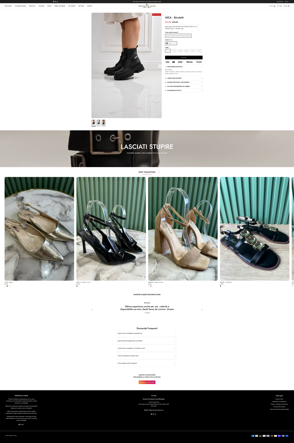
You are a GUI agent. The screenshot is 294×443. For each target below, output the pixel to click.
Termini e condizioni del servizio (279, 404)
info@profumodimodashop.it (155, 410)
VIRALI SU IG (32, 6)
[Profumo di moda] (147, 6)
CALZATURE (41, 6)
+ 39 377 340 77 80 (154, 402)
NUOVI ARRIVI (8, 6)
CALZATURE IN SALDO (20, 6)
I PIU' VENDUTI (71, 6)
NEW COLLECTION (147, 172)
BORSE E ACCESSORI (60, 6)
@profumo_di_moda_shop (147, 382)
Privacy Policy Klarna (279, 406)
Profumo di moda (12, 435)
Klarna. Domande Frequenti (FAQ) (279, 409)
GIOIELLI (49, 6)
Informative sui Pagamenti (279, 401)
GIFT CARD (81, 6)
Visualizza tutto (147, 174)
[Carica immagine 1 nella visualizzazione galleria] (126, 65)
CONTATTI (89, 6)
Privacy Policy (279, 399)
